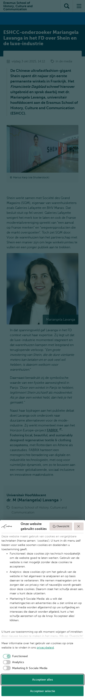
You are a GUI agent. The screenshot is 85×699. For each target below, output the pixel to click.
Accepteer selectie (42, 691)
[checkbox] (14, 656)
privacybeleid (45, 647)
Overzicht (63, 526)
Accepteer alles (42, 679)
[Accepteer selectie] (79, 526)
